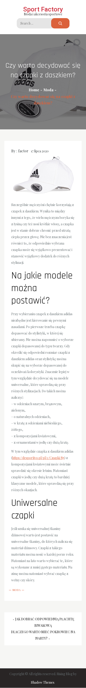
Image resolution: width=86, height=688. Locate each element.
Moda (16, 590)
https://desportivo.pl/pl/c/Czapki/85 (38, 458)
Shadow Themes (42, 682)
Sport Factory (43, 9)
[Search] (60, 23)
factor (23, 150)
